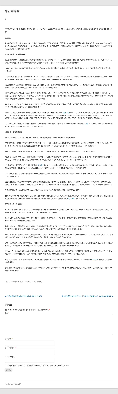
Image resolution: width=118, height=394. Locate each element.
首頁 (6, 19)
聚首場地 (71, 198)
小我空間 (94, 259)
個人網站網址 (9, 357)
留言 (7, 313)
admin (39, 282)
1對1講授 (65, 112)
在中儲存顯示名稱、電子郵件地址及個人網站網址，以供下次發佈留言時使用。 (38, 365)
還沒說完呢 (12, 11)
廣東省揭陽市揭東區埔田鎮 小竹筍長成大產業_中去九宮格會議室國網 (87, 296)
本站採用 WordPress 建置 (13, 384)
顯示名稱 (8, 339)
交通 (86, 124)
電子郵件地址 (10, 348)
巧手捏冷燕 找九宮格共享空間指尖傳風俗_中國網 (23, 296)
